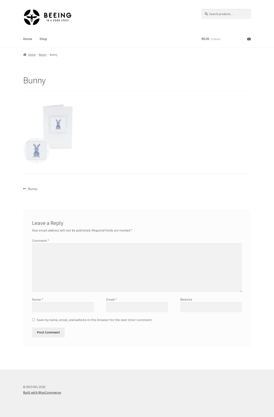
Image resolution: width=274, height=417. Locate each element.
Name (37, 299)
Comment (40, 240)
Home (27, 39)
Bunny (43, 55)
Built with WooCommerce (42, 392)
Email (111, 299)
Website (186, 299)
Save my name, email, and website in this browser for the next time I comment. (94, 320)
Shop (43, 39)
